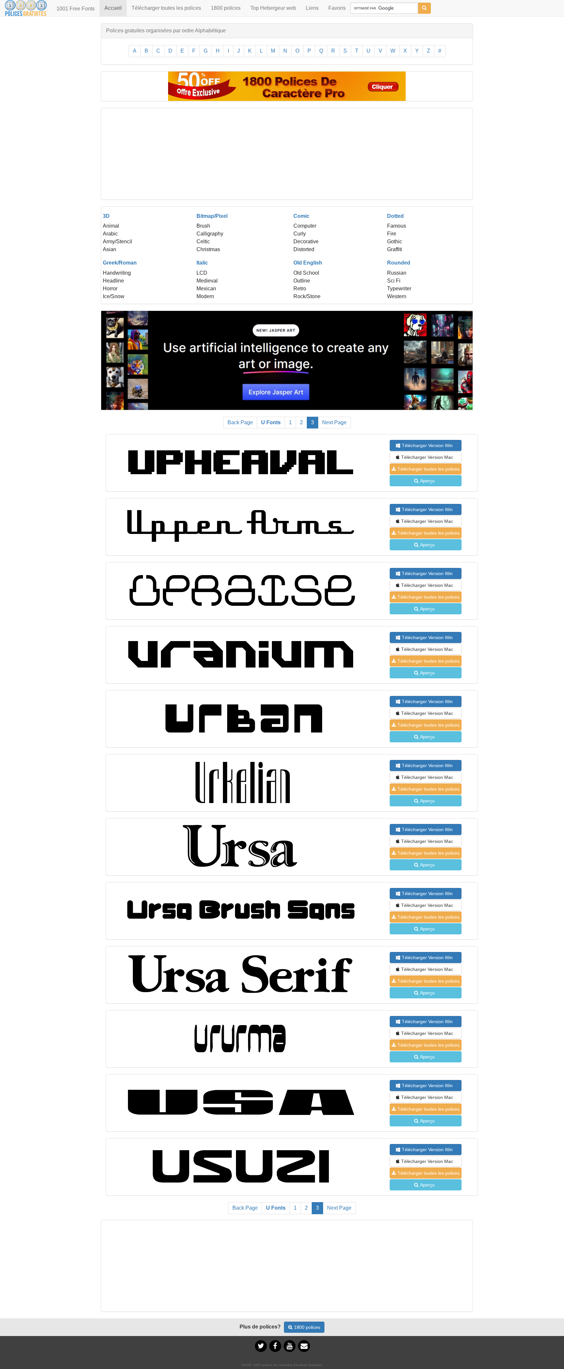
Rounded (398, 263)
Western (396, 296)
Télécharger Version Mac (427, 457)
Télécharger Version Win (427, 445)
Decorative (306, 241)
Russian (396, 273)
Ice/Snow (113, 296)
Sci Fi (393, 280)
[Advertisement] (287, 154)
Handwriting (117, 273)
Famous (396, 226)
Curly (299, 233)
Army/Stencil (117, 241)
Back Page (240, 422)
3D (106, 216)
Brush (203, 226)
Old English (307, 263)
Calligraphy (209, 233)
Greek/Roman (120, 263)
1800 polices (226, 8)
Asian (109, 249)
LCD (201, 273)
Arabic (110, 233)
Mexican (206, 288)
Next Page (334, 422)
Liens (312, 8)
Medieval (207, 280)
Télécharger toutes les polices (166, 8)
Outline (301, 280)
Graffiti (394, 249)
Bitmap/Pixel (211, 216)
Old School (306, 273)
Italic (202, 263)
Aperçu (427, 480)
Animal (111, 226)
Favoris (337, 8)
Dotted (395, 216)
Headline (113, 280)
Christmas (208, 249)
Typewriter (399, 288)
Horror (110, 288)
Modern (205, 296)
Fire (391, 233)
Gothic (394, 241)
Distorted (303, 249)
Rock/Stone (307, 296)
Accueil (115, 8)
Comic (301, 216)
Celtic (203, 241)
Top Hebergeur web (273, 8)
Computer (304, 226)
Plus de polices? (260, 1326)
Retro (299, 288)
